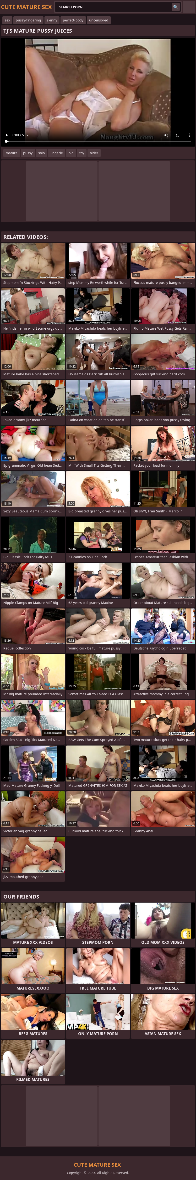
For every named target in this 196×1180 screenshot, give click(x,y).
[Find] (176, 7)
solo (41, 153)
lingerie (56, 153)
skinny (52, 20)
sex (7, 20)
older (94, 153)
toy (81, 153)
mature (11, 153)
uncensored (98, 20)
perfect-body (73, 20)
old (71, 153)
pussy (28, 153)
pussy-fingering (28, 20)
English (189, 7)
